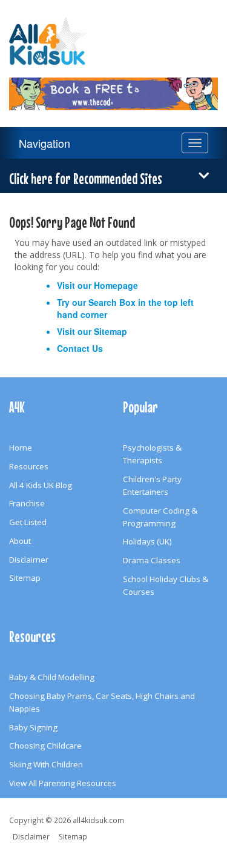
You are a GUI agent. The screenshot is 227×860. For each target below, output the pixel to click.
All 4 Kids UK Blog (40, 485)
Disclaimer (28, 559)
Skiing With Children (46, 764)
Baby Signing (33, 727)
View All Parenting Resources (62, 783)
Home (20, 447)
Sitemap (110, 331)
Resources (28, 466)
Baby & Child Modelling (51, 677)
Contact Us (80, 348)
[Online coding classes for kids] (113, 87)
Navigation (44, 143)
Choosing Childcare (45, 745)
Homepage (116, 285)
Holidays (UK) (147, 541)
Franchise (27, 503)
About (20, 540)
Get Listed (28, 522)
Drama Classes (151, 560)
